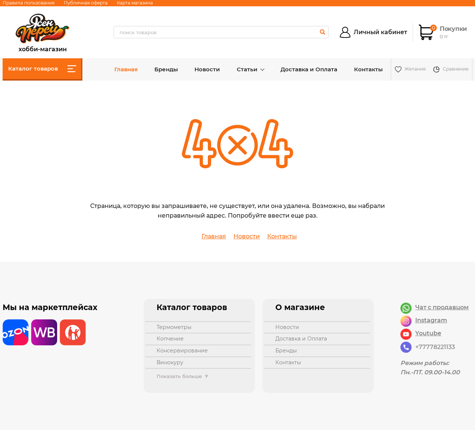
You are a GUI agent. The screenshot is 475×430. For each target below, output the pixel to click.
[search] (322, 31)
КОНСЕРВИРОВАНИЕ (182, 350)
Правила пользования (29, 3)
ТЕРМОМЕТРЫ (174, 327)
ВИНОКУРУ (170, 362)
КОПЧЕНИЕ (170, 338)
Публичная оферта (86, 3)
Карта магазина (135, 3)
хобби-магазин (43, 48)
